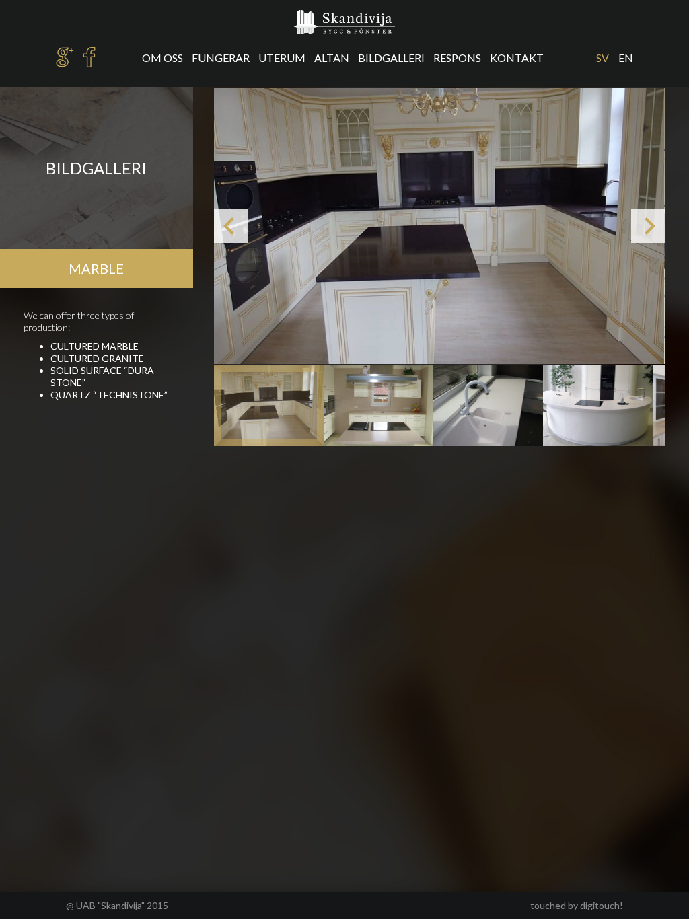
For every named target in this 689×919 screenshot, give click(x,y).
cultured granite (97, 358)
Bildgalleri (391, 57)
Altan (331, 57)
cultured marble (94, 346)
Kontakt (517, 57)
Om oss (162, 57)
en (625, 57)
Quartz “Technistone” (109, 394)
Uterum (281, 57)
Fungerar (221, 57)
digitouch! (601, 905)
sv (602, 57)
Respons (457, 57)
